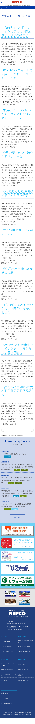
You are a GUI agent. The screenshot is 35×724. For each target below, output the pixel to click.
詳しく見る (17, 517)
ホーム (5, 7)
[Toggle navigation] (33, 2)
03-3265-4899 (12, 626)
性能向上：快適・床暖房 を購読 (12, 435)
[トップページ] (17, 2)
